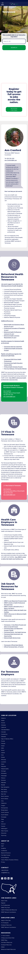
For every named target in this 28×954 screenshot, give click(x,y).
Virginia (3, 826)
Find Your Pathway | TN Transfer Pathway (15, 368)
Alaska (2, 720)
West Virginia (4, 830)
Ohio (2, 801)
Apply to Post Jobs (6, 920)
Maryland (3, 766)
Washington (4, 828)
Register (3, 903)
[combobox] (14, 41)
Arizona (3, 722)
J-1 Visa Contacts (5, 935)
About (2, 843)
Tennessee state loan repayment (13, 346)
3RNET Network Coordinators (8, 912)
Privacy (3, 862)
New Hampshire (5, 787)
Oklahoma (3, 803)
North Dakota (4, 798)
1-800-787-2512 (4, 870)
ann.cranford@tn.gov (9, 396)
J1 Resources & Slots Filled (7, 938)
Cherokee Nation (5, 729)
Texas (2, 819)
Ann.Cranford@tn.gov (11, 160)
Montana (3, 780)
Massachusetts (5, 768)
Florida (3, 741)
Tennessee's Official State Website (13, 645)
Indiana (3, 752)
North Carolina (5, 796)
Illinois (2, 750)
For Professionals (5, 905)
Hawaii (3, 745)
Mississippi (4, 775)
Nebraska (3, 782)
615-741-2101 (10, 158)
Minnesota (3, 773)
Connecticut (4, 734)
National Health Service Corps (12, 638)
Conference (4, 850)
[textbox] (14, 41)
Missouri (3, 778)
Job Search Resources (6, 942)
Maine (2, 764)
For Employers (5, 922)
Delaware (3, 736)
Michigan (3, 771)
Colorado (3, 732)
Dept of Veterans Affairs (7, 739)
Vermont (3, 824)
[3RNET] (14, 4)
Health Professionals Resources (9, 910)
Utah (2, 821)
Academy (3, 848)
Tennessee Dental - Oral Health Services (15, 632)
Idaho (2, 748)
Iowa (2, 755)
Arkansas (3, 725)
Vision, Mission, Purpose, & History (9, 859)
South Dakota (4, 814)
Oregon (3, 805)
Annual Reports (5, 857)
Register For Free (14, 109)
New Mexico (4, 791)
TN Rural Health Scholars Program (13, 367)
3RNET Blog (4, 940)
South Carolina (5, 812)
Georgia (3, 743)
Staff (2, 846)
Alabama (3, 718)
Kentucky (3, 759)
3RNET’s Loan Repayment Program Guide (15, 601)
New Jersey (4, 789)
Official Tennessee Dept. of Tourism (14, 647)
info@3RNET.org (5, 872)
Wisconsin (3, 833)
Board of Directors (6, 853)
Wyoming (3, 835)
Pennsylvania (4, 807)
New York (3, 794)
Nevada (3, 785)
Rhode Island (4, 810)
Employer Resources (6, 925)
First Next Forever (5, 855)
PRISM (2, 947)
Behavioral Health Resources (8, 949)
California (3, 727)
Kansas (3, 757)
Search (14, 47)
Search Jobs (4, 900)
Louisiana (3, 762)
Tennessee (3, 817)
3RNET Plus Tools (5, 907)
